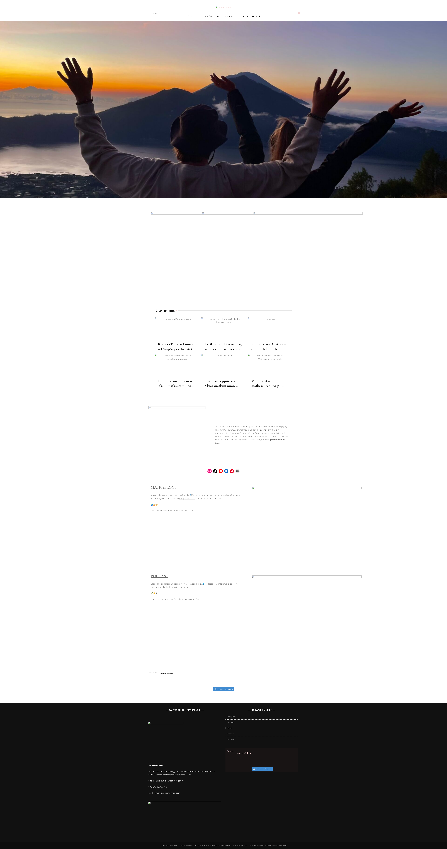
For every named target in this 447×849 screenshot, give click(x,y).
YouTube (231, 722)
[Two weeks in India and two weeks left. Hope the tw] (168, 685)
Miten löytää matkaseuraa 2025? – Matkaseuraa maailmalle (269, 386)
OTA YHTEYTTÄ (251, 16)
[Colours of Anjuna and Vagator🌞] (205, 685)
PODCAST (230, 16)
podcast (165, 584)
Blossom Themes (264, 845)
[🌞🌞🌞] (168, 682)
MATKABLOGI (163, 487)
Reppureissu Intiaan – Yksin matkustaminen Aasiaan (175, 386)
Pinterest (231, 739)
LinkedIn (230, 734)
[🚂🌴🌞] (279, 685)
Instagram (231, 717)
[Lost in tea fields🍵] (205, 682)
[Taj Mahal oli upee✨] (242, 685)
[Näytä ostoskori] (298, 13)
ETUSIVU (191, 16)
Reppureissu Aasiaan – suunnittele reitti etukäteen (268, 349)
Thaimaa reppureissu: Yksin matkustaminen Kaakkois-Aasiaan (221, 386)
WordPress (282, 845)
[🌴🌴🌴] (279, 682)
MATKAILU (210, 16)
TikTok (229, 728)
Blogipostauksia (187, 498)
